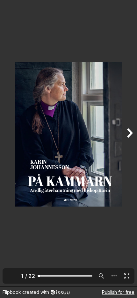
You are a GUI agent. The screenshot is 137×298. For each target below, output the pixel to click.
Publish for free (118, 292)
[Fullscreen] (126, 276)
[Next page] (129, 143)
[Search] (101, 276)
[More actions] (114, 276)
